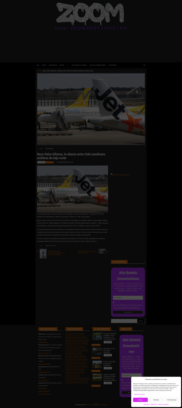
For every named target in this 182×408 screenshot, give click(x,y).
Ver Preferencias (171, 400)
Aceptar (140, 400)
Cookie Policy (146, 404)
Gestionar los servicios (139, 394)
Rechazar (156, 400)
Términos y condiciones (163, 404)
